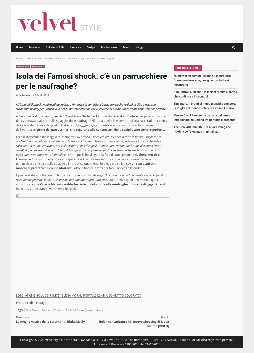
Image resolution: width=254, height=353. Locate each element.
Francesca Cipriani (52, 310)
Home (19, 47)
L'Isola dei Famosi (74, 310)
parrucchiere (94, 310)
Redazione (24, 95)
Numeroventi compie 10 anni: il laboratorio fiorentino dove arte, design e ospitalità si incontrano (202, 80)
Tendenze (34, 47)
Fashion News (109, 47)
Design (91, 47)
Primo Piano (38, 66)
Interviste (75, 47)
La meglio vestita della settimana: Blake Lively (50, 319)
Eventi (126, 47)
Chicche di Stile (55, 47)
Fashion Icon (23, 66)
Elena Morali (32, 310)
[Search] (233, 47)
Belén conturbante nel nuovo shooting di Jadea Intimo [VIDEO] (134, 321)
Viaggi (139, 47)
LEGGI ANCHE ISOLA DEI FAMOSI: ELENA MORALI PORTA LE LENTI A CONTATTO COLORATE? (78, 295)
